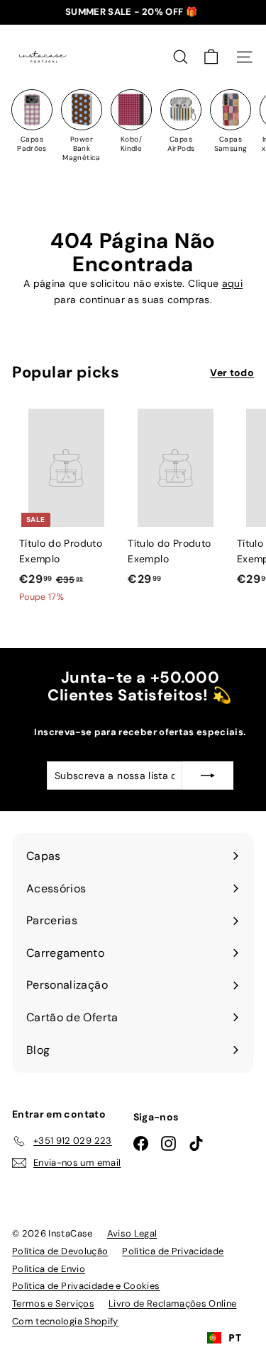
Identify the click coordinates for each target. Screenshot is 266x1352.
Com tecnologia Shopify (65, 1321)
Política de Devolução (60, 1251)
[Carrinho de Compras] (211, 57)
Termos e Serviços (53, 1303)
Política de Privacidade (172, 1251)
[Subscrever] (207, 775)
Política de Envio (48, 1269)
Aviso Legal (132, 1233)
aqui (232, 283)
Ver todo (232, 372)
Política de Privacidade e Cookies (86, 1286)
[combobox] (224, 1338)
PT (234, 1337)
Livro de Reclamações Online (172, 1303)
